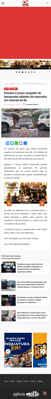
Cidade (19, 381)
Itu (6, 89)
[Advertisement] (25, 33)
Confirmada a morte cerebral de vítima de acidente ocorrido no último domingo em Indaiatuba (32, 299)
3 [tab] (22, 72)
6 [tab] (31, 72)
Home (6, 381)
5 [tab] (28, 72)
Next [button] (48, 64)
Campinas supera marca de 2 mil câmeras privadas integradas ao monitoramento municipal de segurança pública (30, 268)
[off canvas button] (2, 3)
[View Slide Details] (25, 64)
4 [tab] (25, 72)
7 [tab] (34, 72)
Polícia (13, 89)
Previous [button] (3, 64)
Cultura (26, 381)
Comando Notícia (32, 104)
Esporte (33, 381)
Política (40, 381)
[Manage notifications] (45, 393)
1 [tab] (16, 72)
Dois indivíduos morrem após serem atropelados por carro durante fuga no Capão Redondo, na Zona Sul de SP (32, 315)
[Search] (47, 3)
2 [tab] (19, 72)
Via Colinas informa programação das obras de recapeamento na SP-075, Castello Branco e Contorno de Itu (32, 284)
